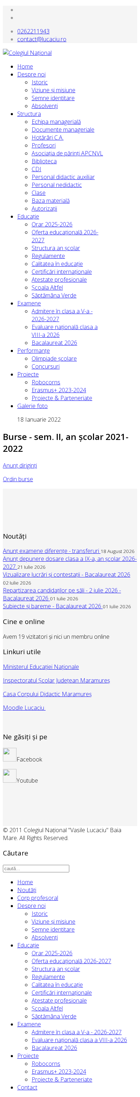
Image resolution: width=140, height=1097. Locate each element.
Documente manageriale (63, 129)
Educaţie (28, 216)
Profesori (44, 145)
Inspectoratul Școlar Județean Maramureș (56, 680)
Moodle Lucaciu (24, 708)
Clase (39, 193)
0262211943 (33, 31)
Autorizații (44, 208)
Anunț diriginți (20, 465)
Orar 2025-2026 (52, 224)
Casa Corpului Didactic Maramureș (47, 694)
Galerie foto (32, 406)
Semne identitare (53, 98)
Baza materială (51, 201)
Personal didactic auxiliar (63, 177)
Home (25, 66)
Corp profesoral (37, 898)
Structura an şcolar (56, 248)
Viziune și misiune (53, 90)
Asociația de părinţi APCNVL (67, 153)
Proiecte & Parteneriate (62, 398)
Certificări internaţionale (62, 272)
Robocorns (46, 382)
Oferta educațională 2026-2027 (71, 961)
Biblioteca (44, 161)
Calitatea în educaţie (57, 264)
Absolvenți (45, 937)
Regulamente (48, 256)
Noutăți (26, 890)
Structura (29, 114)
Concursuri (46, 366)
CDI (36, 169)
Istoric (40, 82)
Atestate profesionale (59, 279)
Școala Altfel (47, 287)
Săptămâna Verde (54, 295)
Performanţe (33, 351)
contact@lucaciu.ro (41, 39)
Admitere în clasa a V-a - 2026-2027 (77, 1032)
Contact (27, 1087)
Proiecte (28, 374)
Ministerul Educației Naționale (41, 667)
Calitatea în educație (57, 985)
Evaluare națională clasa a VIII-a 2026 (79, 1040)
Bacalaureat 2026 (54, 343)
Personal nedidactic (57, 185)
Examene (29, 303)
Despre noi (31, 74)
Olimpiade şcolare (54, 358)
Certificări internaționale (62, 993)
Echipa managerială (56, 122)
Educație (28, 945)
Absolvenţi (45, 106)
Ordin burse (18, 479)
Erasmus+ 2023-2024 (59, 390)
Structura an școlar (56, 969)
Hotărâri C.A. (48, 137)
